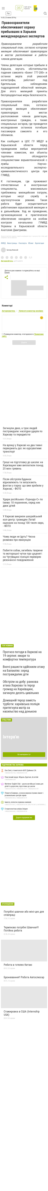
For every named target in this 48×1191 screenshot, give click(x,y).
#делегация (39, 243)
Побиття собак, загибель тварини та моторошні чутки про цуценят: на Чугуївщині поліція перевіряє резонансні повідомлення (23, 555)
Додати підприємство (24, 817)
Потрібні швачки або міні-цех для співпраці (24, 913)
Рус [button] (8, 13)
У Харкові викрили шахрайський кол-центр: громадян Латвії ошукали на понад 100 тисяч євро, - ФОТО (23, 521)
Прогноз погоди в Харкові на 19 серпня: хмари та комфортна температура (22, 655)
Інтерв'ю (11, 737)
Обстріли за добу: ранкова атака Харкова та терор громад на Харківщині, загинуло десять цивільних (21, 687)
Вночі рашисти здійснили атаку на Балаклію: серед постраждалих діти (24, 670)
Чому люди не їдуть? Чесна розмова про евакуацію (19, 538)
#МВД (3, 243)
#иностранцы (12, 243)
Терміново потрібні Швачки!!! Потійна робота (21, 929)
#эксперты (23, 243)
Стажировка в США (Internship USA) (21, 1013)
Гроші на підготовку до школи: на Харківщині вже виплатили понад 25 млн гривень (23, 465)
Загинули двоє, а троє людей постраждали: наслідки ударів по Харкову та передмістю (22, 431)
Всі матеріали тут (24, 754)
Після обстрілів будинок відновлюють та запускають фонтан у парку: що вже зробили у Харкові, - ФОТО (23, 484)
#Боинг (31, 243)
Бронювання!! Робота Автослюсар (24, 977)
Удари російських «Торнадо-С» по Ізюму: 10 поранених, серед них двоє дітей (23, 502)
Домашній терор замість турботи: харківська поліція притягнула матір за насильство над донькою (21, 705)
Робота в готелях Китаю (18, 964)
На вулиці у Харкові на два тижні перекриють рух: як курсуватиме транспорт (22, 448)
